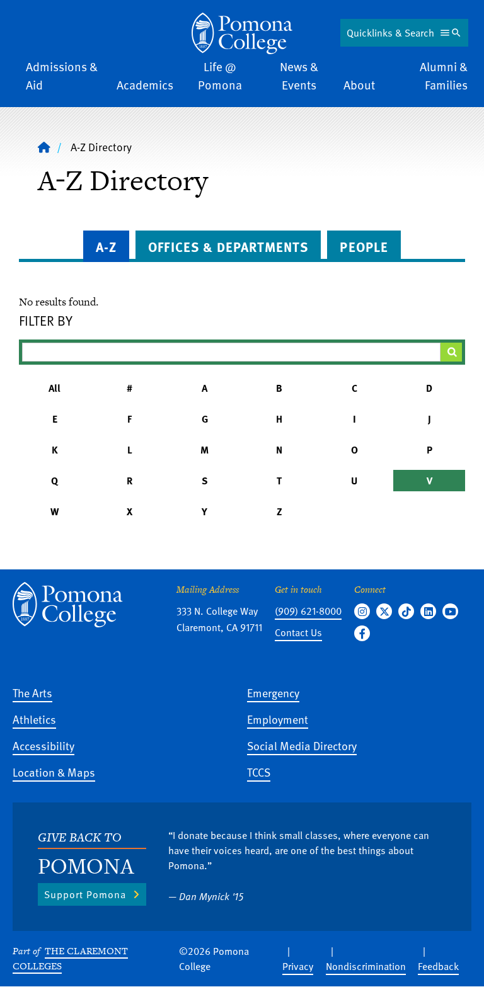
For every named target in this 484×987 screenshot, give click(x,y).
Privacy (297, 966)
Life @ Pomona (220, 75)
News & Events (299, 75)
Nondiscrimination (366, 966)
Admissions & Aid (62, 75)
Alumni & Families (444, 75)
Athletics (34, 718)
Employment (277, 718)
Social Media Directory (302, 745)
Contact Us (298, 632)
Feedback (438, 966)
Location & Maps (54, 771)
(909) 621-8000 (308, 611)
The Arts (32, 692)
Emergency (273, 692)
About (359, 85)
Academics (145, 85)
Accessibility (43, 745)
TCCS (258, 771)
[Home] (242, 33)
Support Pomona (85, 894)
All (54, 388)
